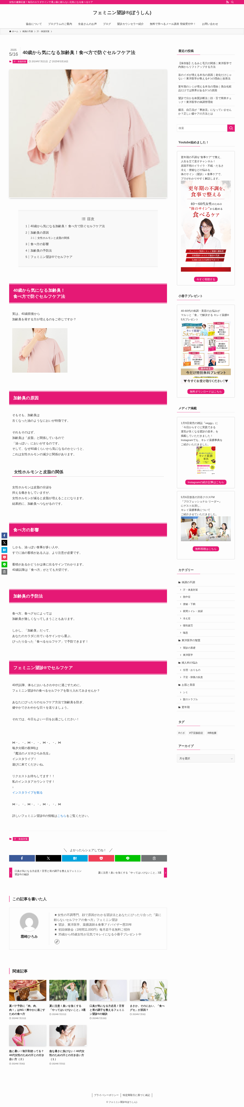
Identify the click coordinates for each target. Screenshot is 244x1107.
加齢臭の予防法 (41, 250)
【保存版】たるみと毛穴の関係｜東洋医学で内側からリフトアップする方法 (205, 65)
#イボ (181, 733)
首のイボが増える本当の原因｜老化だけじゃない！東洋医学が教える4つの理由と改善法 (205, 76)
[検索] (232, 2)
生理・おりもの (191, 670)
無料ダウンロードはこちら (206, 391)
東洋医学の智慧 (191, 640)
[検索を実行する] (231, 128)
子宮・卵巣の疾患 (193, 677)
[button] (22, 858)
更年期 (186, 707)
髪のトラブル (190, 699)
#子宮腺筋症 (196, 733)
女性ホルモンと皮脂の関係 (53, 237)
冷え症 (186, 618)
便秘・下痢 (189, 604)
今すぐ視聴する (206, 279)
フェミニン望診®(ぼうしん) (122, 12)
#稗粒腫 (212, 733)
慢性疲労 (188, 625)
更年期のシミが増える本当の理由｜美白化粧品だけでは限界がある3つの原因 (205, 88)
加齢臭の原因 (39, 232)
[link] (57, 941)
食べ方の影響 (39, 244)
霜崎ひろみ (29, 936)
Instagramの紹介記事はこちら (206, 482)
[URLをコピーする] (154, 858)
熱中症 (186, 597)
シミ (185, 692)
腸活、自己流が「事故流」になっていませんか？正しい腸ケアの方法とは (205, 111)
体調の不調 (188, 582)
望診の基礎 (189, 648)
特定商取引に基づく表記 (136, 1095)
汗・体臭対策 (20, 61)
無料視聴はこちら (206, 548)
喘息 (185, 632)
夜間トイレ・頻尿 (193, 611)
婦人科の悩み (190, 662)
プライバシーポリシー (106, 1095)
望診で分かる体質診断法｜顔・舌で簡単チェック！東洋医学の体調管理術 (205, 100)
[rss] (227, 2)
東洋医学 (188, 655)
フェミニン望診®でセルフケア (51, 256)
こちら (61, 815)
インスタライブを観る (27, 792)
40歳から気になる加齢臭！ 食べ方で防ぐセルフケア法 (67, 226)
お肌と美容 (188, 684)
